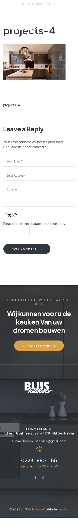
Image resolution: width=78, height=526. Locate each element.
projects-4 (11, 105)
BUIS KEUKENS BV (33, 509)
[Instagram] (43, 477)
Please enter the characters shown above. (35, 223)
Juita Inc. (63, 509)
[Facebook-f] (35, 477)
